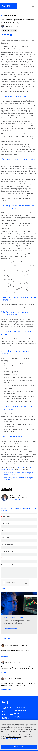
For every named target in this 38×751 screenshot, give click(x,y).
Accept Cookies (19, 746)
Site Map (16, 713)
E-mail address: (7, 544)
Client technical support (6, 707)
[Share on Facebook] (2, 36)
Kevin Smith (9, 679)
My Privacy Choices (7, 714)
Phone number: (7, 551)
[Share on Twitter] (5, 36)
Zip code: (5, 558)
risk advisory (21, 467)
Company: (5, 537)
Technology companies (9, 30)
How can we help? (7, 565)
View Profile (14, 499)
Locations (5, 711)
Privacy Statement (19, 707)
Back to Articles (9, 15)
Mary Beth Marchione (12, 645)
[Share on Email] (11, 35)
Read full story (5, 656)
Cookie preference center (19, 742)
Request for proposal (20, 710)
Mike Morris (8, 26)
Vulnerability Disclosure (17, 717)
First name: (6, 516)
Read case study (11, 628)
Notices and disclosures (13, 738)
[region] (19, 735)
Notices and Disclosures (5, 718)
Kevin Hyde (9, 662)
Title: (4, 530)
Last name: (6, 523)
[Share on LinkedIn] (8, 36)
